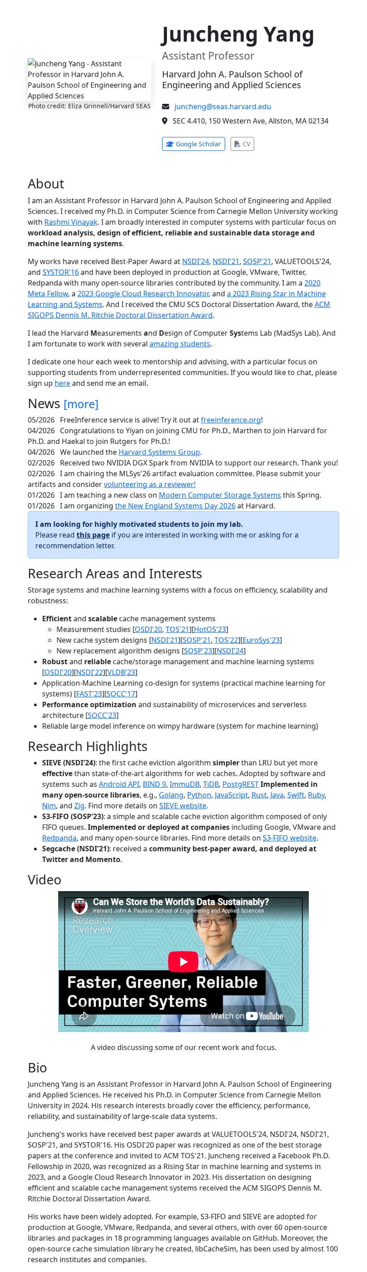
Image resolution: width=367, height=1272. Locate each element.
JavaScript (231, 795)
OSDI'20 (148, 629)
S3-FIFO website (289, 838)
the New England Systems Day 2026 (175, 506)
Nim (49, 806)
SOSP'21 (257, 261)
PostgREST (240, 784)
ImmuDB (185, 784)
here (62, 383)
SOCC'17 (121, 694)
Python (199, 795)
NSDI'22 (89, 672)
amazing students (179, 344)
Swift (295, 795)
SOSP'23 (198, 651)
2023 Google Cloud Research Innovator (143, 294)
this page (93, 535)
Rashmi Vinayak (71, 222)
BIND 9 (154, 784)
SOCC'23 (102, 715)
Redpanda (59, 838)
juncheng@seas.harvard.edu (223, 106)
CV (247, 143)
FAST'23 (89, 694)
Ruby (316, 795)
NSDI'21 (226, 261)
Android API (119, 784)
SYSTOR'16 (61, 272)
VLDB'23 (121, 672)
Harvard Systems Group (159, 452)
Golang (171, 795)
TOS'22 (226, 640)
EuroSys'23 (261, 640)
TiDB (211, 784)
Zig (79, 806)
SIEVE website (182, 806)
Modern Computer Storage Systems (220, 495)
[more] (81, 403)
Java (277, 795)
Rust (259, 795)
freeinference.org (231, 420)
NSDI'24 (195, 261)
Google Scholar (199, 143)
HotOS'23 (210, 629)
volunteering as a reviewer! (150, 484)
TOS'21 (177, 629)
